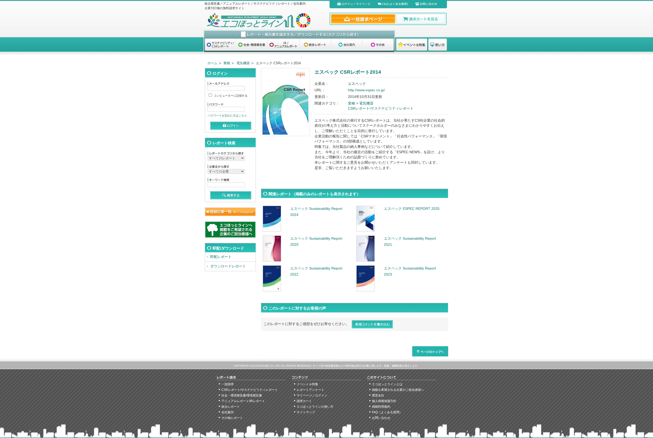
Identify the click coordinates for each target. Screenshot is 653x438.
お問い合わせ (381, 418)
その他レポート (232, 418)
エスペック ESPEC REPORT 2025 (411, 209)
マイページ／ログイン (312, 395)
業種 (226, 63)
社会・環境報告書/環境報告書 (241, 395)
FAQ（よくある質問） (387, 412)
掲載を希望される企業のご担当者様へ (398, 390)
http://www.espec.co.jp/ (366, 90)
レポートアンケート (310, 390)
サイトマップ (306, 412)
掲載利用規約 (381, 406)
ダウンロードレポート (228, 266)
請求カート (304, 401)
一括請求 (227, 384)
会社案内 (227, 412)
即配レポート (221, 257)
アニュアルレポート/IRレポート (243, 401)
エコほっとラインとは (387, 384)
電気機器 (243, 63)
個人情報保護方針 (384, 401)
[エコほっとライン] (266, 20)
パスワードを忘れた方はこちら (227, 115)
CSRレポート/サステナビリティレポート (380, 108)
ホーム (212, 63)
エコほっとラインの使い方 (315, 406)
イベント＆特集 (307, 384)
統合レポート (230, 406)
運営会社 (378, 395)
